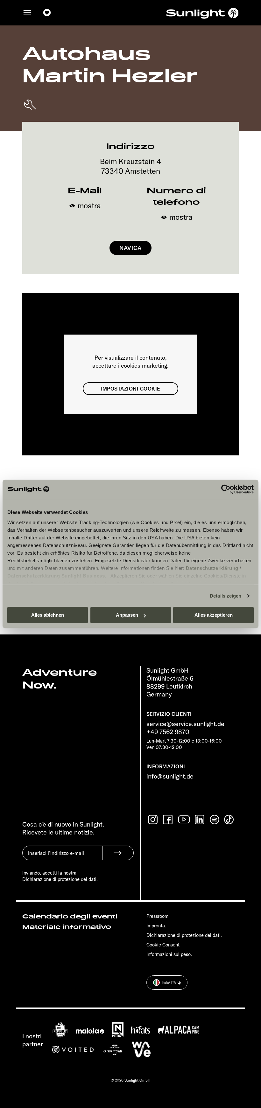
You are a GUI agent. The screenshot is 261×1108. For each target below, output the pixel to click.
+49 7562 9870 (167, 732)
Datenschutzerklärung (212, 568)
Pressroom (157, 916)
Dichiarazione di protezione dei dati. (184, 935)
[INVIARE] (118, 853)
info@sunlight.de (170, 776)
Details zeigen (225, 596)
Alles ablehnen (47, 615)
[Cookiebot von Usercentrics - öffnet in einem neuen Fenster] (226, 489)
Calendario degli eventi (69, 916)
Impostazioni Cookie (130, 388)
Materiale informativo (66, 927)
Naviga (130, 248)
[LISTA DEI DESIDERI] (47, 13)
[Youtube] (184, 819)
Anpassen (127, 615)
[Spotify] (215, 819)
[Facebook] (168, 819)
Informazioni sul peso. (169, 954)
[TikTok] (229, 819)
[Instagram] (153, 819)
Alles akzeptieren (213, 615)
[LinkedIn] (200, 819)
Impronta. (156, 926)
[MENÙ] (27, 13)
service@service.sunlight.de (185, 724)
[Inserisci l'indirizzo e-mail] (62, 858)
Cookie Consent (163, 945)
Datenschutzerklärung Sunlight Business (56, 575)
